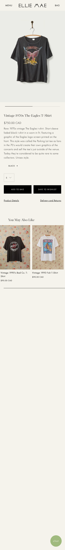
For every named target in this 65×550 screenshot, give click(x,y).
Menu (8, 5)
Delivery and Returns (50, 200)
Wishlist (51, 189)
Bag (57, 5)
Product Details (11, 200)
